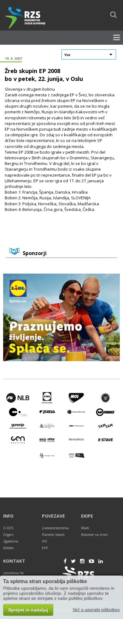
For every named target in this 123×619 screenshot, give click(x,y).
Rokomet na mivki (94, 534)
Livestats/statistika (55, 528)
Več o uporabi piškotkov (96, 609)
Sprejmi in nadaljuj (28, 609)
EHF (45, 548)
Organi (8, 534)
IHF (44, 541)
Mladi (85, 528)
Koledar (8, 548)
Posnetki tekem (53, 534)
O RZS (8, 528)
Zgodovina (10, 541)
